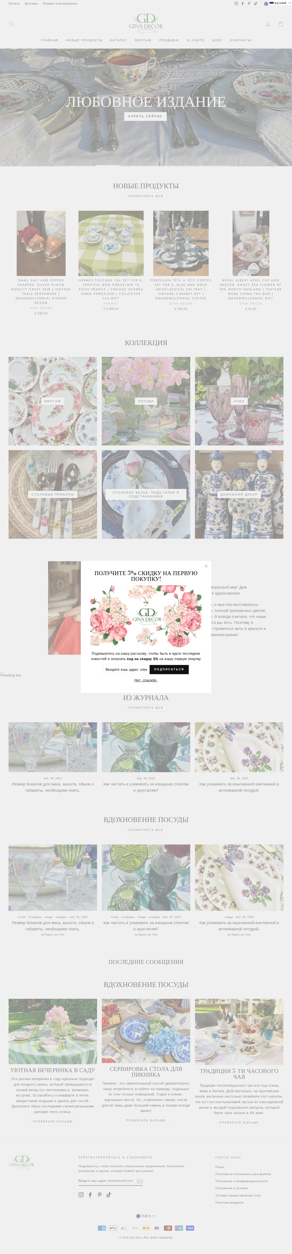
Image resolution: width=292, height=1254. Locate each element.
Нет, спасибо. (146, 680)
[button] (280, 2)
